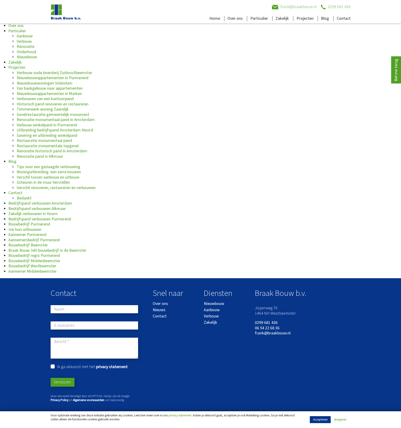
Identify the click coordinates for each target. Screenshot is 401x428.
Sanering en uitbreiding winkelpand (47, 135)
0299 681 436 (266, 323)
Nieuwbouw (27, 57)
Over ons (235, 18)
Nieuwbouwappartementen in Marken (49, 94)
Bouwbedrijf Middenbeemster (34, 261)
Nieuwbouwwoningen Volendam (44, 83)
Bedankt (24, 198)
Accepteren (320, 419)
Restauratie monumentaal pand (44, 141)
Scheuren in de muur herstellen (43, 182)
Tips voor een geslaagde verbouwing (48, 167)
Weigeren (340, 420)
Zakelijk (282, 18)
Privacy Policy (59, 400)
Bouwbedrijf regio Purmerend (34, 255)
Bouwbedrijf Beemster (28, 245)
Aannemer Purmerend (27, 235)
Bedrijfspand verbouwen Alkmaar (37, 209)
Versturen (62, 382)
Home (214, 18)
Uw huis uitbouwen (24, 229)
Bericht (60, 342)
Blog (325, 18)
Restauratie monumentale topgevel (48, 146)
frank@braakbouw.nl (273, 333)
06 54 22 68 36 (267, 328)
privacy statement (179, 415)
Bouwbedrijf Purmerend (29, 224)
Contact (344, 18)
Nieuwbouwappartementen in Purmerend (52, 78)
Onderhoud (26, 52)
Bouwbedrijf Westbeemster (32, 266)
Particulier (259, 18)
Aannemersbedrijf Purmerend (34, 240)
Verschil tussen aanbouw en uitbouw (48, 177)
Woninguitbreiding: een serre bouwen (49, 172)
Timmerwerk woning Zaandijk (43, 109)
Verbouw (24, 41)
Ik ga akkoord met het (92, 367)
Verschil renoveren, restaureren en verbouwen (56, 188)
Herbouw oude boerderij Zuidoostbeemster (54, 73)
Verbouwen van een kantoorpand (45, 99)
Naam (59, 309)
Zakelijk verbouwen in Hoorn (33, 214)
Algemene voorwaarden (88, 400)
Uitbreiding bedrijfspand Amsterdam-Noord (55, 130)
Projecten (305, 18)
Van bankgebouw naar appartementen (50, 88)
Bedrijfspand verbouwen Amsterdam (40, 203)
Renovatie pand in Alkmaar (40, 156)
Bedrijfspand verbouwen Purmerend (39, 219)
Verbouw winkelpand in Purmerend (47, 125)
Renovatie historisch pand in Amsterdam (52, 151)
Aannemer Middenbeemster (32, 271)
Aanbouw (25, 36)
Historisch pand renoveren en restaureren (52, 104)
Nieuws (159, 310)
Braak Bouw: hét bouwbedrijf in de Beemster (47, 250)
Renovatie (25, 46)
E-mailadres (64, 325)
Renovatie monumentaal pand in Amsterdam (56, 120)
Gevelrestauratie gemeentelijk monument (53, 115)
